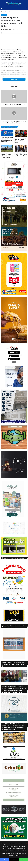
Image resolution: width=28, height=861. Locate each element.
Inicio (3, 11)
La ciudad (7, 11)
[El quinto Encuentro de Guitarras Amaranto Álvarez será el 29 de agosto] (21, 133)
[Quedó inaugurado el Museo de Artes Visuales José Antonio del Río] (21, 148)
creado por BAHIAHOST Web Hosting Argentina (14, 846)
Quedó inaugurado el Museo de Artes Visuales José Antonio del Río (21, 154)
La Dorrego (4, 29)
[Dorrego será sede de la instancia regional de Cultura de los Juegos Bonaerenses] (7, 133)
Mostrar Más (13, 79)
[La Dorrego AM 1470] (14, 3)
